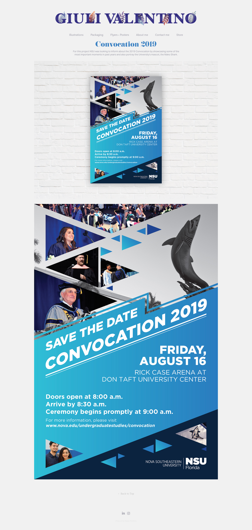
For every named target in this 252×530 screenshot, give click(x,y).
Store (179, 35)
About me (142, 35)
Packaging (97, 35)
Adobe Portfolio (130, 521)
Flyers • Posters (119, 35)
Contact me (162, 35)
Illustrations (76, 35)
